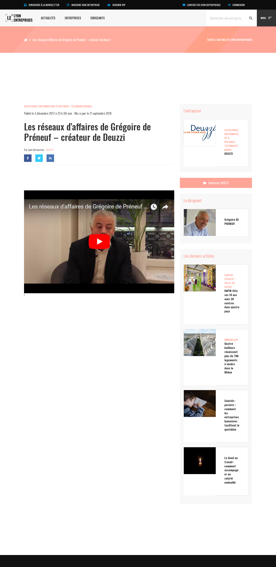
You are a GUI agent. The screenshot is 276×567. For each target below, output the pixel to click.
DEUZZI (50, 150)
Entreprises (73, 18)
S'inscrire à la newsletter (44, 5)
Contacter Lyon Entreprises (203, 5)
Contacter (218, 183)
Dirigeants (97, 18)
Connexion (238, 5)
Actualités (48, 18)
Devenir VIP (118, 5)
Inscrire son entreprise (85, 5)
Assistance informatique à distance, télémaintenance (58, 106)
